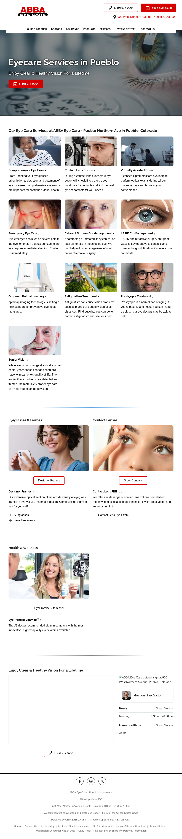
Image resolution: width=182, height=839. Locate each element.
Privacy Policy (157, 826)
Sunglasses (21, 514)
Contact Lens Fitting (106, 491)
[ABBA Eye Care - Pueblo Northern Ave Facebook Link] (80, 781)
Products (89, 29)
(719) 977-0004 (121, 805)
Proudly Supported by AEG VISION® (110, 819)
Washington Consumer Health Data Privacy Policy (63, 830)
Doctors (56, 29)
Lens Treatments (24, 520)
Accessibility (47, 826)
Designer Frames (20, 491)
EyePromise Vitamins (24, 620)
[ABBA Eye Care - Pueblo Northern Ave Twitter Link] (102, 781)
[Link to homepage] (41, 11)
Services (105, 29)
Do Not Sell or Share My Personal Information (121, 830)
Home (17, 826)
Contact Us (148, 29)
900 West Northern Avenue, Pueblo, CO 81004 (146, 16)
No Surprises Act (102, 826)
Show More (163, 708)
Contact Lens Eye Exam (113, 514)
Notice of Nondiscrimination (73, 826)
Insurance (72, 29)
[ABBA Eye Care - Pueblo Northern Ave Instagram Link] (91, 781)
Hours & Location (36, 29)
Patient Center (126, 29)
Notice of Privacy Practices (131, 826)
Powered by (68, 819)
